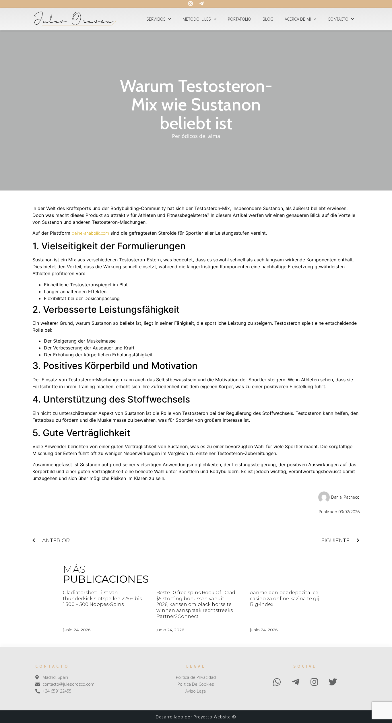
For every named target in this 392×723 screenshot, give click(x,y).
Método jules (197, 19)
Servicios (156, 19)
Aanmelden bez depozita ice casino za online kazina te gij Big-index (284, 598)
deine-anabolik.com (90, 233)
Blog (268, 19)
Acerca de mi (298, 19)
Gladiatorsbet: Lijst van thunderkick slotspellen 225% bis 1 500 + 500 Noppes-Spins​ (102, 598)
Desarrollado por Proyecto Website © (196, 717)
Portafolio (239, 19)
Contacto (338, 19)
